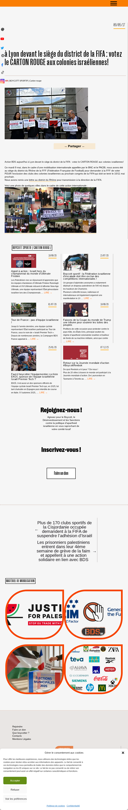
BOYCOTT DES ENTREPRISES (93, 623)
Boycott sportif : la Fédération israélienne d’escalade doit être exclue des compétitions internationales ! (86, 276)
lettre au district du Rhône (42, 180)
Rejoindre (17, 726)
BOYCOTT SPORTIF (19, 81)
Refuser (15, 789)
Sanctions (39, 631)
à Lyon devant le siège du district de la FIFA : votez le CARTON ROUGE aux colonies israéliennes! (63, 58)
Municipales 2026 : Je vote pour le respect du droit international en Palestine (34, 660)
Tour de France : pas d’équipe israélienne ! (34, 321)
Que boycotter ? (93, 650)
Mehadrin (88, 680)
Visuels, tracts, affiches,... (93, 689)
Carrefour (90, 667)
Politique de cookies (56, 806)
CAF (100, 663)
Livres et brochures (93, 676)
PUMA (98, 680)
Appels (28, 631)
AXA (85, 663)
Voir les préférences (16, 798)
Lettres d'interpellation (93, 632)
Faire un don (61, 473)
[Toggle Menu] (118, 3)
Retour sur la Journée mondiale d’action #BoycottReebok (86, 364)
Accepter (15, 780)
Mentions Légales (21, 739)
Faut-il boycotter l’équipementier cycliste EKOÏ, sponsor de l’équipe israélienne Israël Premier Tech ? (34, 376)
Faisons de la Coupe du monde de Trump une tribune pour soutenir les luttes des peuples (87, 322)
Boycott (87, 655)
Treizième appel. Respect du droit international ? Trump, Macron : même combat (93, 605)
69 (7, 81)
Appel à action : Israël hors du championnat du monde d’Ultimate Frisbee (30, 273)
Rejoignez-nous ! (61, 410)
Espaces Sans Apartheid (34, 678)
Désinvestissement (104, 655)
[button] (123, 752)
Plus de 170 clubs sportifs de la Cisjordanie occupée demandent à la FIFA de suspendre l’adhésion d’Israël (63, 529)
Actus (29, 635)
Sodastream (93, 684)
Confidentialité (73, 806)
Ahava (97, 659)
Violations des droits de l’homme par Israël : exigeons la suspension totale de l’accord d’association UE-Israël (34, 610)
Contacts (17, 735)
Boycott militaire (93, 628)
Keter (92, 672)
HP (99, 667)
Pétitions (40, 635)
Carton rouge (36, 81)
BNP (93, 663)
